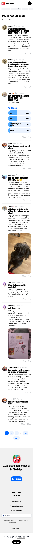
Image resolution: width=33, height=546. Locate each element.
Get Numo (16, 478)
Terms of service (16, 506)
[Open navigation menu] (30, 3)
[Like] (30, 53)
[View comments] (26, 53)
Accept (16, 542)
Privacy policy (16, 510)
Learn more (21, 538)
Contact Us (16, 502)
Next (16, 438)
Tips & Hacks (16, 9)
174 (25, 433)
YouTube (16, 496)
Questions (5, 9)
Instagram (16, 492)
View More (15, 528)
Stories (25, 9)
